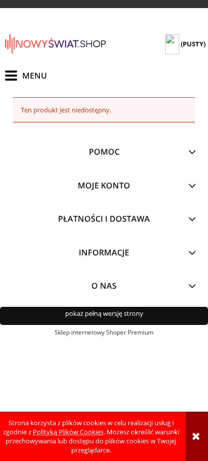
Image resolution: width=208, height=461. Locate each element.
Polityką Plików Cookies (68, 431)
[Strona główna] (55, 43)
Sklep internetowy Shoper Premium (104, 332)
